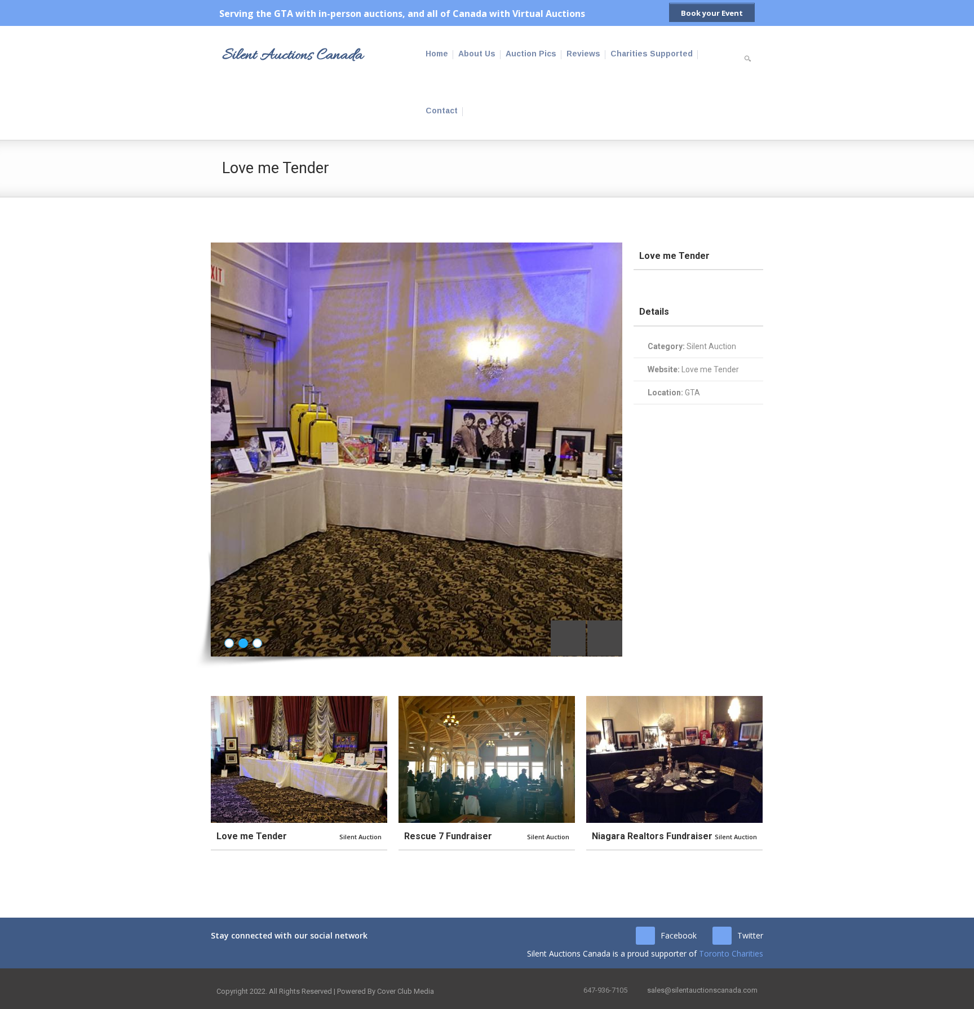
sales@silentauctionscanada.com (702, 990)
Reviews (583, 53)
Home (437, 53)
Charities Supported (651, 53)
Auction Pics (531, 53)
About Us (476, 53)
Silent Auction (711, 346)
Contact (442, 110)
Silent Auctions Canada (292, 56)
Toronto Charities (731, 953)
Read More (328, 760)
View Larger (269, 760)
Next (604, 638)
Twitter (750, 935)
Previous (568, 638)
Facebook (679, 935)
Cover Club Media (405, 991)
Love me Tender (710, 369)
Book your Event (712, 13)
